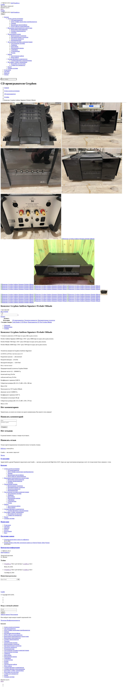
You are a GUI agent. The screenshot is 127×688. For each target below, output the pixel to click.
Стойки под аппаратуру (18, 65)
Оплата (6, 74)
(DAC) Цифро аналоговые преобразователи (24, 21)
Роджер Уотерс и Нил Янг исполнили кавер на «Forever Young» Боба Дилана (27, 542)
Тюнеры (13, 23)
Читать (3, 455)
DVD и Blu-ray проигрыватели (20, 26)
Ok (18, 579)
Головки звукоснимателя (18, 31)
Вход (2, 9)
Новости (6, 528)
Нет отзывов (4, 311)
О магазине (5, 459)
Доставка (7, 526)
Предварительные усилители (19, 37)
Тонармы (13, 32)
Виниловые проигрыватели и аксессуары (20, 28)
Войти (2, 613)
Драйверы (14, 45)
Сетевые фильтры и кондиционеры (21, 60)
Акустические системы (18, 43)
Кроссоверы (14, 46)
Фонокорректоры (16, 40)
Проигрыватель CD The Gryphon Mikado (40, 322)
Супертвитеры (15, 51)
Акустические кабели (17, 56)
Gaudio (3, 4)
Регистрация (8, 531)
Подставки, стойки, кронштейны (17, 62)
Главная (6, 87)
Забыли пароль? (5, 614)
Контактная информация (10, 548)
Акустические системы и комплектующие (20, 42)
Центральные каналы (17, 48)
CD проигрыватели (17, 20)
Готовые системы (13, 68)
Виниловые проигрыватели (19, 29)
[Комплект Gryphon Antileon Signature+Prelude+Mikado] (31, 147)
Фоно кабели (15, 57)
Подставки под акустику (18, 63)
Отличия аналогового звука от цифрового (16, 539)
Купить (3, 316)
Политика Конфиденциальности (10, 620)
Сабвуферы (14, 49)
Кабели (10, 54)
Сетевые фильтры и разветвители (17, 59)
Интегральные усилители (18, 35)
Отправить (4, 427)
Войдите (3, 448)
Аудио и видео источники (15, 18)
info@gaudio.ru (15, 3)
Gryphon (6, 97)
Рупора (13, 53)
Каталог (6, 17)
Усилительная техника (14, 34)
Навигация (5, 522)
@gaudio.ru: (7, 564)
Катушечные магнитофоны (19, 25)
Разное (10, 67)
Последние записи (7, 536)
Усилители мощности (17, 39)
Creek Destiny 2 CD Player (19, 322)
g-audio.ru (26, 564)
